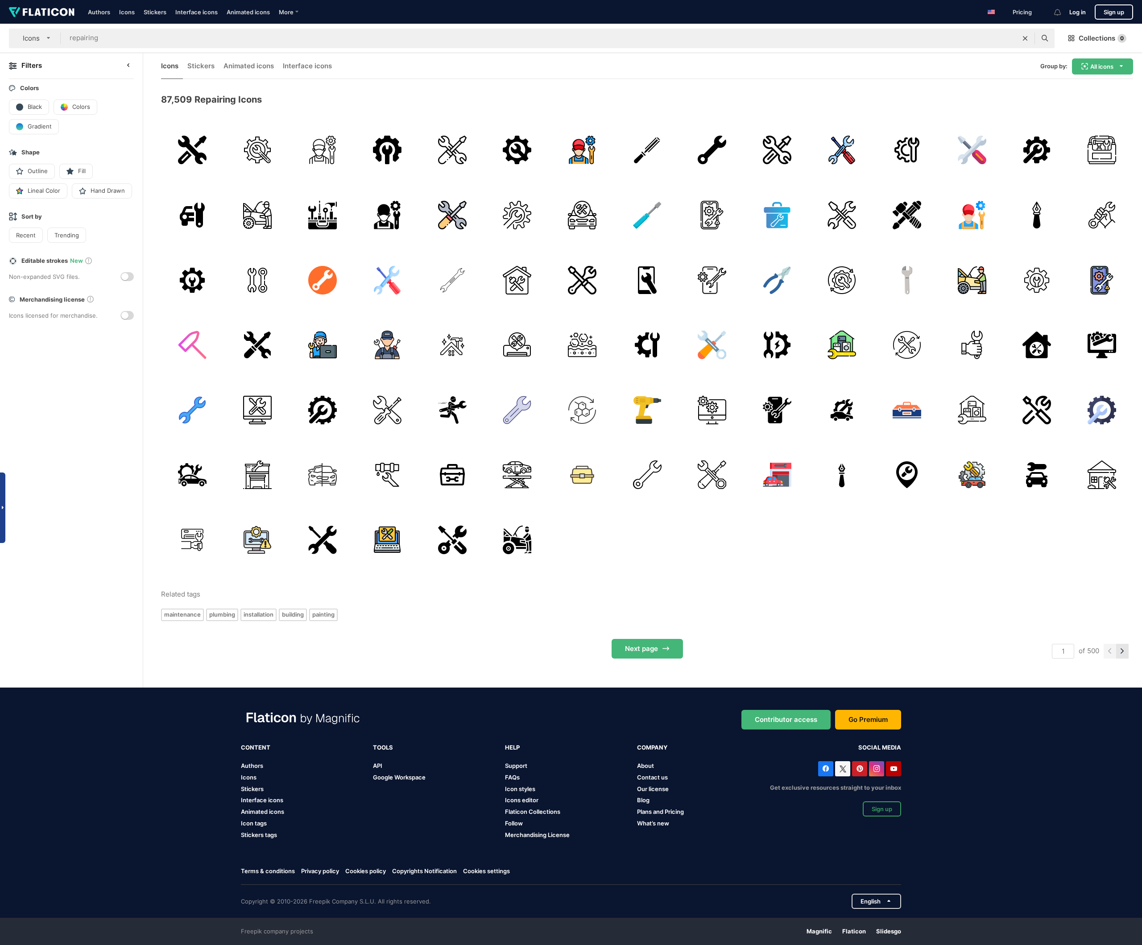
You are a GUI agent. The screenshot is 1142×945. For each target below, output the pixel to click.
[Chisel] (647, 150)
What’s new (653, 823)
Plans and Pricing (660, 811)
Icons (127, 12)
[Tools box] (907, 410)
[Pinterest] (859, 768)
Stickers (155, 12)
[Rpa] (842, 280)
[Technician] (322, 345)
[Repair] (972, 150)
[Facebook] (825, 768)
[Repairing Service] (517, 150)
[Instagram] (876, 768)
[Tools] (322, 215)
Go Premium (868, 719)
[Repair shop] (777, 475)
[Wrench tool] (322, 540)
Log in (1077, 12)
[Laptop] (387, 540)
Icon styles (520, 788)
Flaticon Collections (532, 811)
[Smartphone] (647, 280)
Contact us (652, 777)
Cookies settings (486, 871)
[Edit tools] (1037, 215)
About (645, 765)
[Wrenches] (258, 280)
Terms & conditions (268, 871)
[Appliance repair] (842, 345)
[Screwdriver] (647, 215)
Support (516, 765)
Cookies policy (365, 871)
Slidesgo (888, 931)
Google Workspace (399, 777)
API (377, 765)
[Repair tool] (907, 150)
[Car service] (517, 475)
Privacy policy (320, 871)
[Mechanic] (322, 150)
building (293, 614)
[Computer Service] (1102, 345)
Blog (643, 800)
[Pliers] (777, 280)
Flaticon (854, 931)
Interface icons (196, 12)
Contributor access (786, 719)
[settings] (1037, 150)
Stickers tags (259, 834)
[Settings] (387, 150)
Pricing (1022, 12)
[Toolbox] (777, 215)
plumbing (222, 614)
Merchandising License (537, 834)
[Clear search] (1025, 38)
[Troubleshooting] (777, 345)
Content (255, 747)
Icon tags (254, 823)
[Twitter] (842, 768)
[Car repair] (452, 150)
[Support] (192, 150)
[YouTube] (893, 768)
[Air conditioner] (517, 345)
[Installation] (192, 540)
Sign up (1114, 12)
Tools (383, 747)
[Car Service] (258, 475)
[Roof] (452, 345)
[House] (517, 280)
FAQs (512, 777)
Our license (653, 788)
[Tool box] (1102, 150)
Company (652, 747)
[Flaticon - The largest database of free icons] (41, 12)
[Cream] (582, 410)
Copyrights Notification (424, 871)
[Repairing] (712, 215)
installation (258, 614)
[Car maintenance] (842, 410)
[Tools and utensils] (452, 540)
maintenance (182, 614)
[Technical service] (582, 280)
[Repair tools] (842, 150)
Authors (99, 12)
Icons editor (521, 800)
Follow (514, 823)
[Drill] (647, 410)
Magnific (819, 931)
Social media (879, 747)
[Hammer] (192, 345)
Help (512, 747)
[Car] (582, 215)
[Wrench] (258, 150)
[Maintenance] (258, 215)
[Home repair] (1037, 345)
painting (323, 614)
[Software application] (712, 410)
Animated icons (248, 12)
